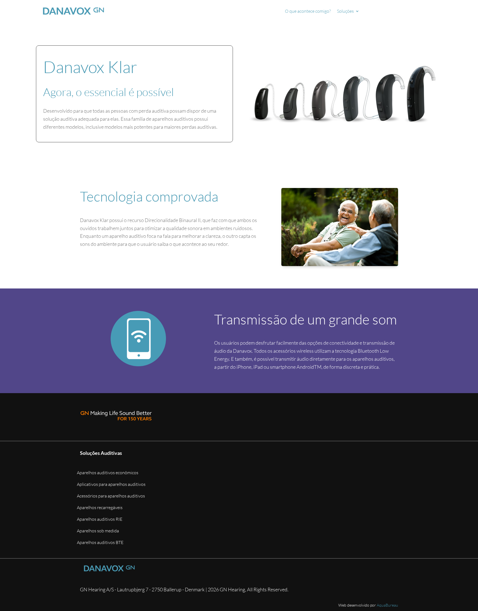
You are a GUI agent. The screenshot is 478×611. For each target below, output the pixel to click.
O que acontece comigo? (308, 11)
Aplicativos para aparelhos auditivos (111, 484)
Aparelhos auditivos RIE (99, 519)
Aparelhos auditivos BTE (100, 542)
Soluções (345, 11)
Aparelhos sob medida (98, 531)
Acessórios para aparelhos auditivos (111, 496)
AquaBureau (387, 605)
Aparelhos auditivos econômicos (107, 473)
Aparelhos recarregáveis (100, 508)
